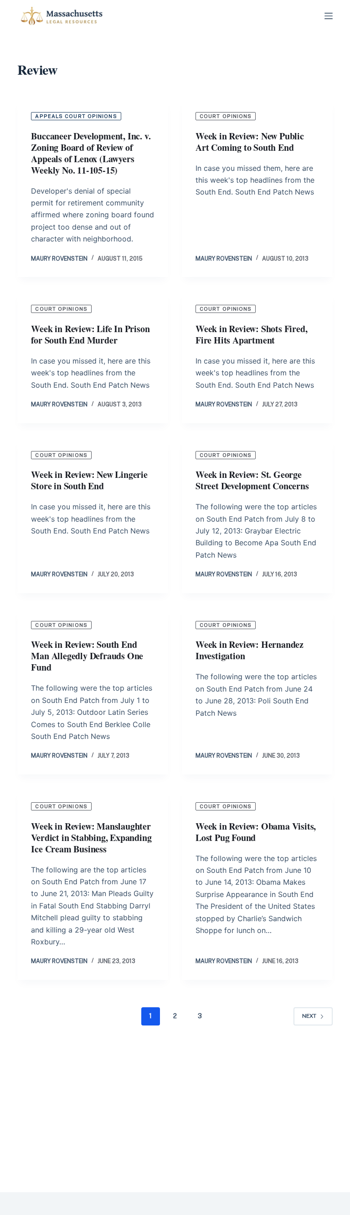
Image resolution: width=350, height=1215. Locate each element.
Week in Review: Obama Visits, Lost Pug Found (256, 832)
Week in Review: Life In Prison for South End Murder (90, 334)
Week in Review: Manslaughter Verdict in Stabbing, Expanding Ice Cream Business (91, 838)
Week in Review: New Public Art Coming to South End (250, 141)
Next (309, 1016)
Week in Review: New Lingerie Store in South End (89, 480)
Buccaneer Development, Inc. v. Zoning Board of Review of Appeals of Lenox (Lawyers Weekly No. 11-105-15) (90, 153)
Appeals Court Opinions (76, 116)
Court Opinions (226, 116)
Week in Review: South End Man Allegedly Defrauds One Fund (87, 656)
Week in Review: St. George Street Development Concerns (252, 480)
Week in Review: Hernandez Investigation (250, 650)
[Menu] (328, 16)
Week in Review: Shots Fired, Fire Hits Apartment (251, 334)
